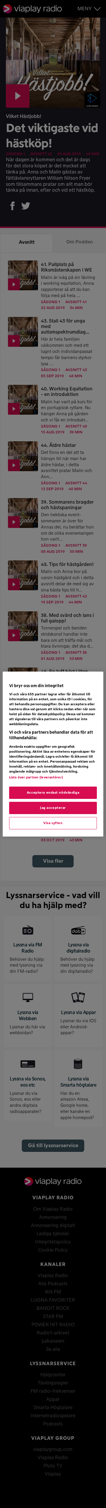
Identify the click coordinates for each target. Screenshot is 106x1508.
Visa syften (52, 823)
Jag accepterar (53, 807)
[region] (53, 753)
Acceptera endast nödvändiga (53, 792)
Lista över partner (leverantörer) (36, 777)
